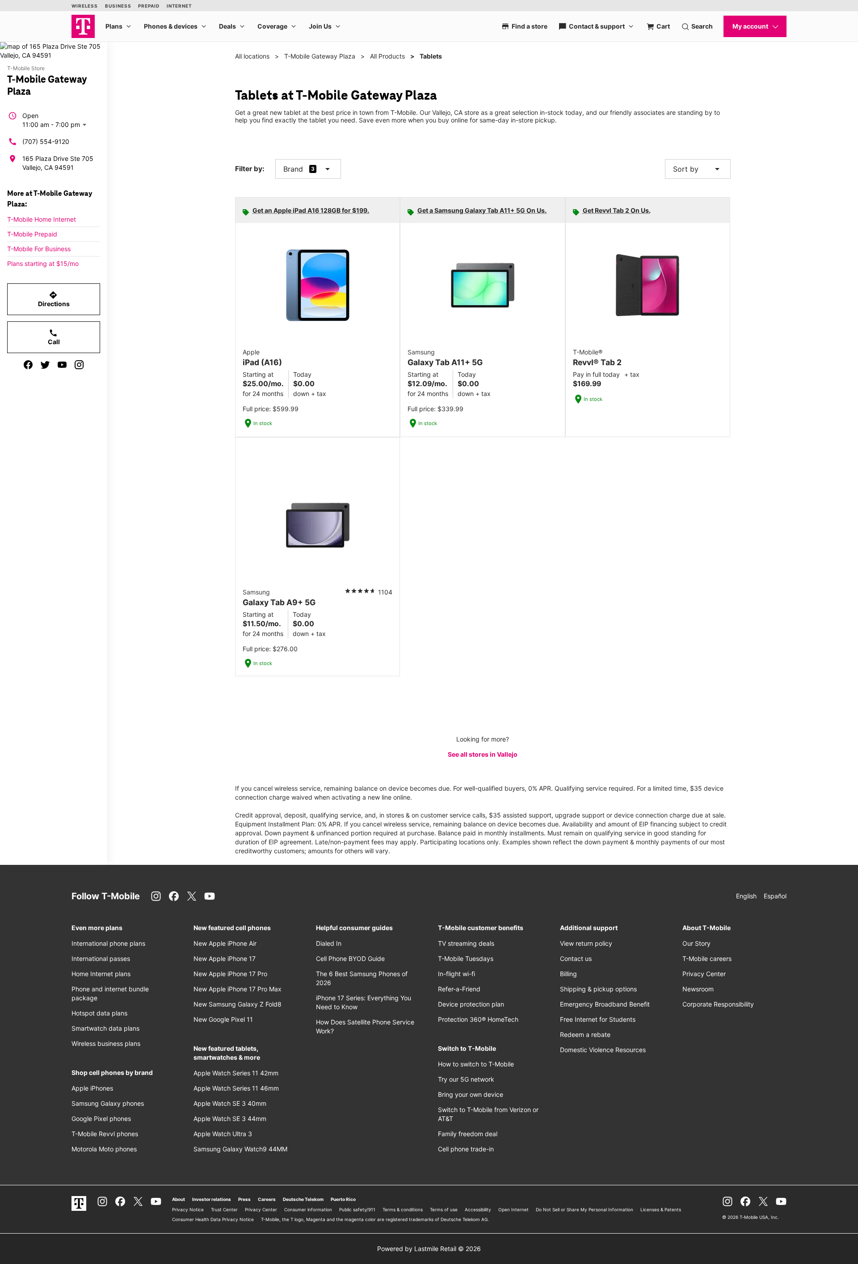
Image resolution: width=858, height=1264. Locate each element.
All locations (252, 56)
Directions (54, 299)
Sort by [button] (698, 169)
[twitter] (45, 364)
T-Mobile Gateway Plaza (319, 56)
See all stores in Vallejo (482, 754)
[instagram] (79, 364)
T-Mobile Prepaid (32, 234)
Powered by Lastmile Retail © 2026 (429, 1248)
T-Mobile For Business (39, 249)
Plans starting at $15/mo (43, 263)
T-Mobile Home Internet (41, 219)
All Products (387, 56)
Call (54, 337)
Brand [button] (293, 168)
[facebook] (28, 364)
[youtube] (62, 364)
